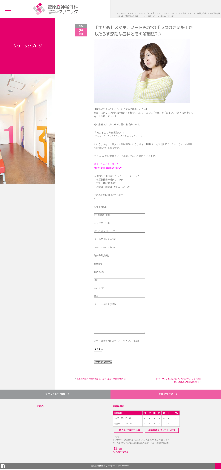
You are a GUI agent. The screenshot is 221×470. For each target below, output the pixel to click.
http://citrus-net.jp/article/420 (107, 167)
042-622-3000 (120, 452)
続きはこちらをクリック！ (107, 164)
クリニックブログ (136, 13)
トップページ (122, 13)
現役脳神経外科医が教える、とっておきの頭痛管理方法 (101, 379)
